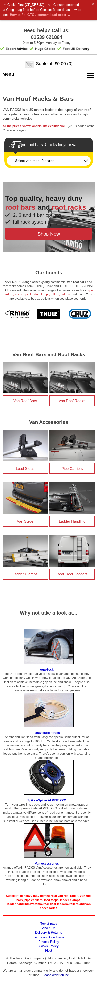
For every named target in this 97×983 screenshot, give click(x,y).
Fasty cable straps (47, 733)
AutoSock (47, 669)
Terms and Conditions (48, 937)
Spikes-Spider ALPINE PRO (46, 800)
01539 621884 (46, 37)
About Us (48, 928)
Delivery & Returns (48, 932)
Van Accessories (47, 863)
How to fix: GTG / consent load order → (40, 15)
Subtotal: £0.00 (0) (54, 63)
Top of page (48, 923)
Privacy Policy (48, 942)
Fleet (48, 950)
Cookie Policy (49, 946)
